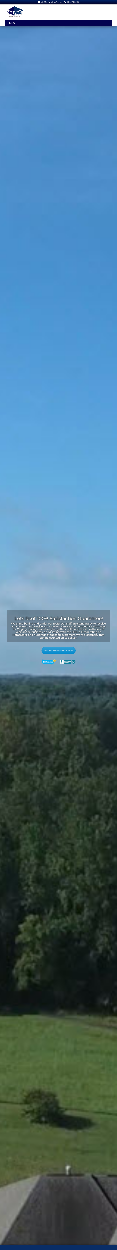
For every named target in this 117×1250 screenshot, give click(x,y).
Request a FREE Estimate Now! (59, 650)
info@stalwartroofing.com (52, 2)
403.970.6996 (72, 2)
